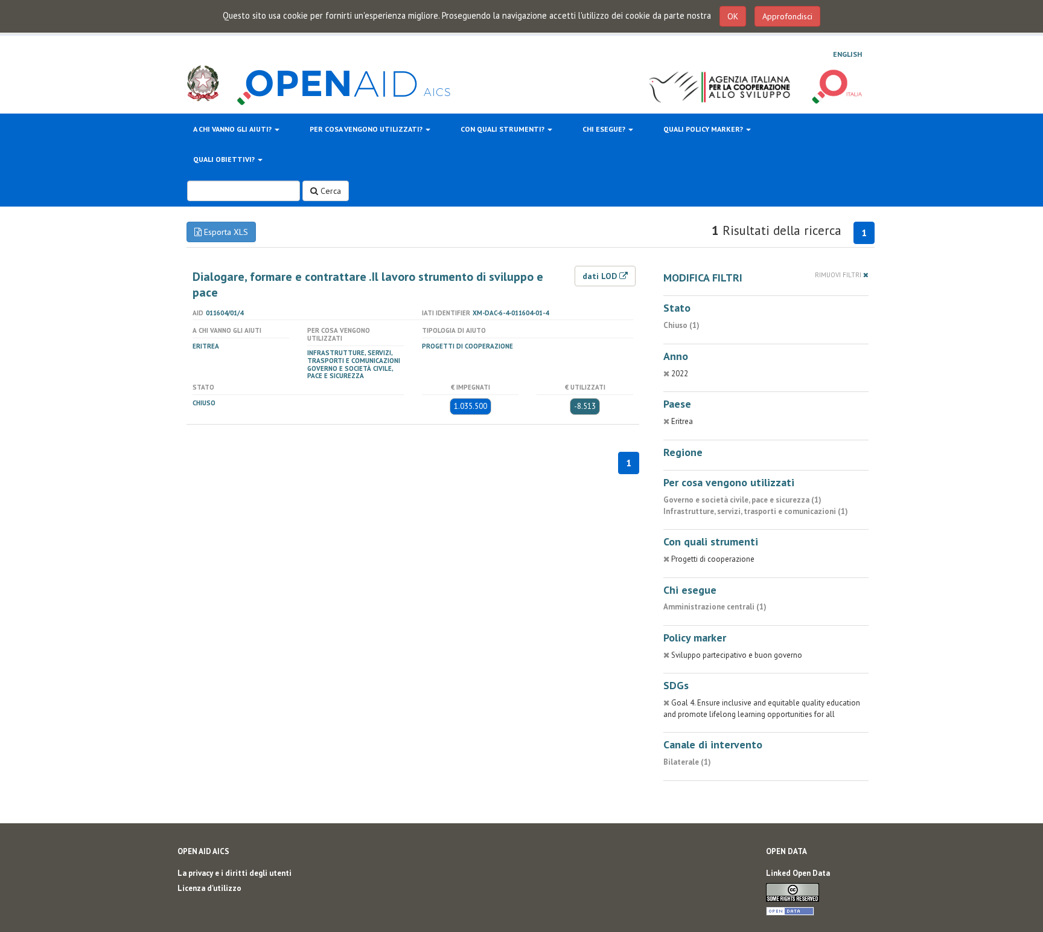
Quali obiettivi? (225, 159)
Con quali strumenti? (503, 128)
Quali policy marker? (704, 128)
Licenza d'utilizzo (209, 888)
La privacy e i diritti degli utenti (234, 873)
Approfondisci (787, 16)
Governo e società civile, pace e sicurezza (350, 372)
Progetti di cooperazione (467, 346)
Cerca (329, 190)
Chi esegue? (604, 128)
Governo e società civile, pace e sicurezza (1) (742, 500)
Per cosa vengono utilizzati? (367, 128)
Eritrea (206, 346)
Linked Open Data (798, 873)
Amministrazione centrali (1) (715, 607)
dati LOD (600, 276)
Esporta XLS (225, 232)
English (847, 54)
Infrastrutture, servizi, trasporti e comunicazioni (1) (755, 511)
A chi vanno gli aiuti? (233, 128)
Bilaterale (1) (687, 762)
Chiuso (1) (681, 325)
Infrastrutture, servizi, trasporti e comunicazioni (353, 357)
